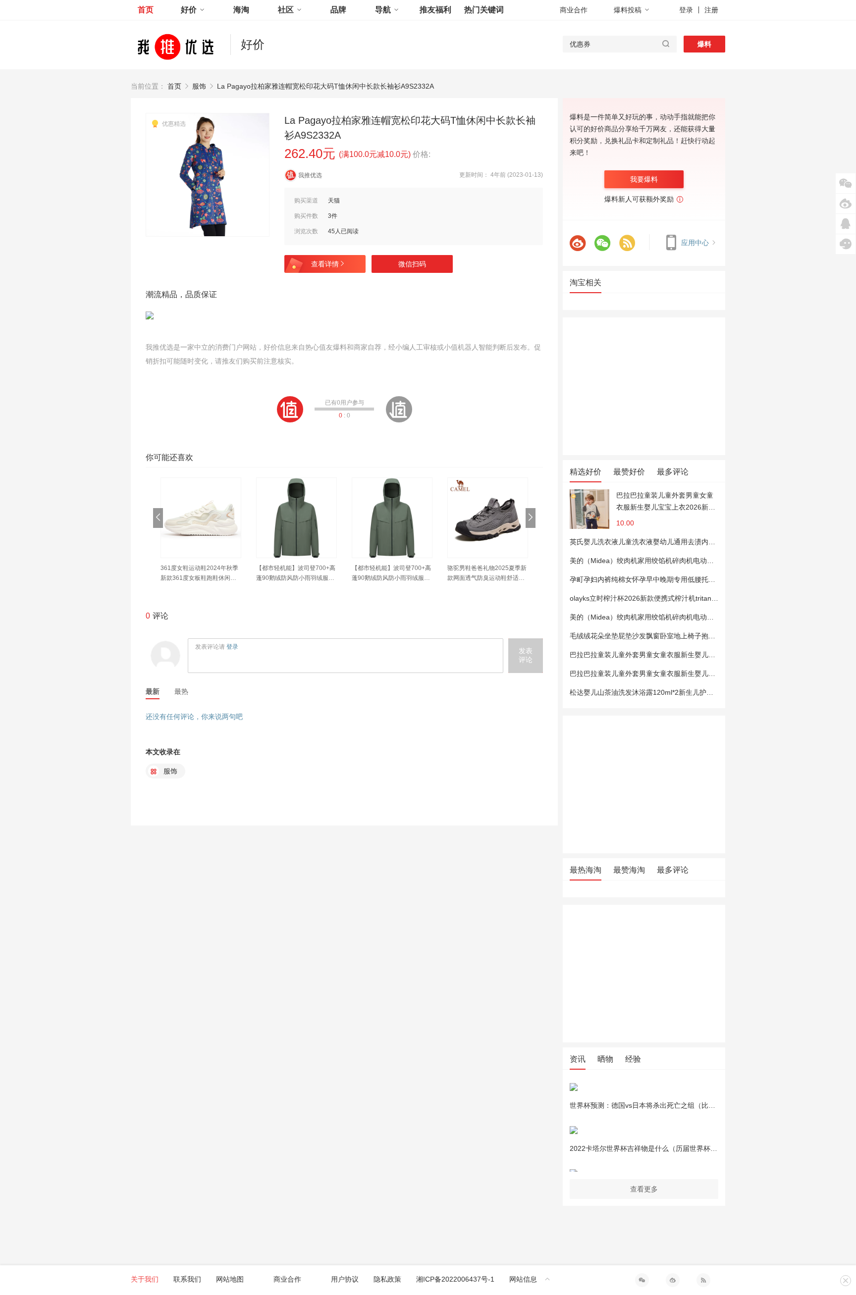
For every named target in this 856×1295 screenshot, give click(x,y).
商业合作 (574, 10)
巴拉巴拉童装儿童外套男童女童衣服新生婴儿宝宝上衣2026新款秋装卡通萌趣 (665, 502)
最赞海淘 (629, 870)
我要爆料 (644, 179)
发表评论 (526, 655)
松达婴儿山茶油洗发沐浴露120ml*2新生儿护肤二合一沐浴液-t (664, 692)
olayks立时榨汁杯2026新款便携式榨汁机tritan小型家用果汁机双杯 (672, 598)
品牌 (338, 9)
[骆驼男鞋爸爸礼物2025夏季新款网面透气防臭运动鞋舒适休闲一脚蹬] (487, 517)
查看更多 (644, 1189)
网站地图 (230, 1279)
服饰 (199, 86)
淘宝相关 (585, 282)
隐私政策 (387, 1279)
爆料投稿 (628, 10)
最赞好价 (629, 471)
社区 (286, 9)
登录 (686, 10)
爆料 (704, 44)
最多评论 (673, 471)
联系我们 (187, 1279)
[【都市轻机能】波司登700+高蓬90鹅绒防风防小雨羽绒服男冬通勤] (296, 517)
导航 (383, 9)
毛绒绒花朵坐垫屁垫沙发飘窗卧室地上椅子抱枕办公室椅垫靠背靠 (670, 636)
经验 (633, 1059)
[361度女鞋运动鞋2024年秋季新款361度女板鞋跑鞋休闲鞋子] (200, 517)
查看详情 (325, 264)
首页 (146, 9)
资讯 (578, 1059)
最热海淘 (585, 870)
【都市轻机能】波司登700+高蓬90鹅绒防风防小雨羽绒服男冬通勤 (295, 574)
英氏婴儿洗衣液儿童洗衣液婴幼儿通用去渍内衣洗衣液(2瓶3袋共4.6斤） (680, 542)
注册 (711, 10)
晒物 (605, 1059)
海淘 (241, 9)
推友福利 (435, 9)
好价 (189, 9)
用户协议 (345, 1279)
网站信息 (523, 1279)
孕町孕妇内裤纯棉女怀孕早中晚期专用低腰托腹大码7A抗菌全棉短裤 (674, 579)
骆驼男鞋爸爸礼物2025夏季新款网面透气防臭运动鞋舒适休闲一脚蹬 (487, 574)
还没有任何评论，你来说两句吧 (194, 717)
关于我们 (145, 1279)
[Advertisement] (644, 386)
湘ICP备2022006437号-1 (455, 1279)
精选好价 (585, 471)
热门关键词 (484, 9)
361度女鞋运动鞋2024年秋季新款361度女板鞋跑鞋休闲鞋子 (199, 574)
